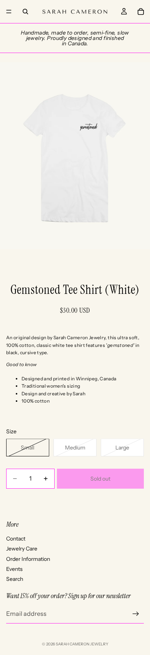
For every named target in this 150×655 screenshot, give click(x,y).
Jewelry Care (21, 548)
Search (14, 578)
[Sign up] (136, 614)
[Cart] (140, 11)
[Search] (25, 11)
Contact (15, 538)
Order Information (28, 559)
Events (14, 568)
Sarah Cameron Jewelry (82, 644)
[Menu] (9, 11)
